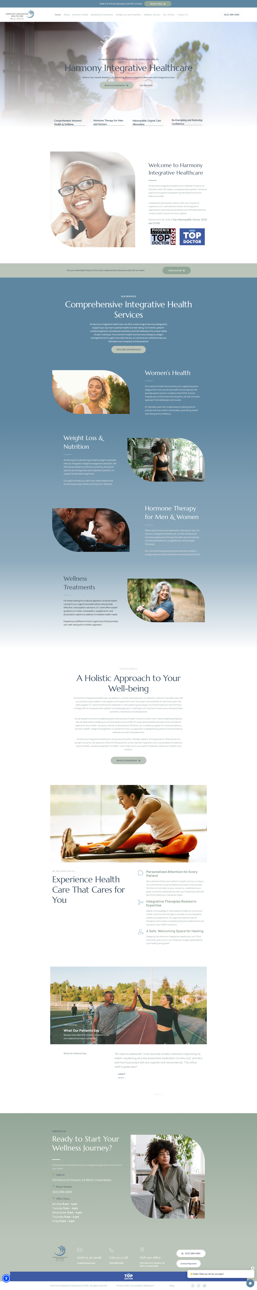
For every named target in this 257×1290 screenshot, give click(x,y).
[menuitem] (58, 14)
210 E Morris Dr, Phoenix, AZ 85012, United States (81, 1180)
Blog (172, 1285)
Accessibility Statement (142, 1285)
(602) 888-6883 (62, 1192)
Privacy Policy (123, 1285)
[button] (69, 116)
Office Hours (63, 1198)
